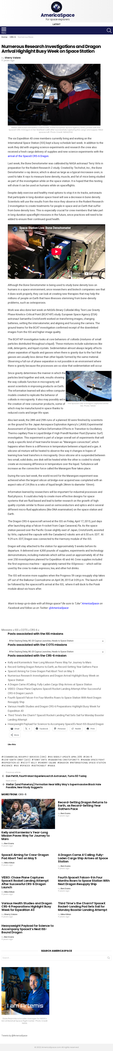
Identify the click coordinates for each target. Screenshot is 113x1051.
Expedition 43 (11, 762)
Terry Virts (40, 759)
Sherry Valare (48, 762)
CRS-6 (33, 629)
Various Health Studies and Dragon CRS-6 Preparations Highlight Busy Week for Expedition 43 (26, 906)
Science (8, 765)
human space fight (94, 759)
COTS (24, 629)
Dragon (64, 762)
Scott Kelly (30, 762)
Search (109, 958)
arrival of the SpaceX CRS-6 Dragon (28, 156)
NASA (52, 765)
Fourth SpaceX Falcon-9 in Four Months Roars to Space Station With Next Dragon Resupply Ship (84, 880)
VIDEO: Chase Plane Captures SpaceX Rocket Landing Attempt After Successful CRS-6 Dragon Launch (25, 882)
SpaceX (26, 765)
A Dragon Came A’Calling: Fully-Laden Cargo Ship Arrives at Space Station (50, 684)
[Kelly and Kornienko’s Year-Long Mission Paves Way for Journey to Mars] (28, 814)
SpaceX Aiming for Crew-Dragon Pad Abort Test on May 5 (41, 671)
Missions (6, 629)
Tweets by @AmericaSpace (14, 1035)
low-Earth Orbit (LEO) (17, 759)
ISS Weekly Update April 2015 (66, 756)
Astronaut (39, 765)
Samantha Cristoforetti (64, 759)
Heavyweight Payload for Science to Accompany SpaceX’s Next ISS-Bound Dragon (56, 724)
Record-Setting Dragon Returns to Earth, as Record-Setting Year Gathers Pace (53, 666)
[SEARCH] (109, 30)
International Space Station (89, 762)
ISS (17, 629)
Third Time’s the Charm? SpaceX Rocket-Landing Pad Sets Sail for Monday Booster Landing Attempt (82, 906)
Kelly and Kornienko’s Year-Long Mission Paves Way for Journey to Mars (49, 662)
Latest (56, 24)
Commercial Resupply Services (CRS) (25, 756)
